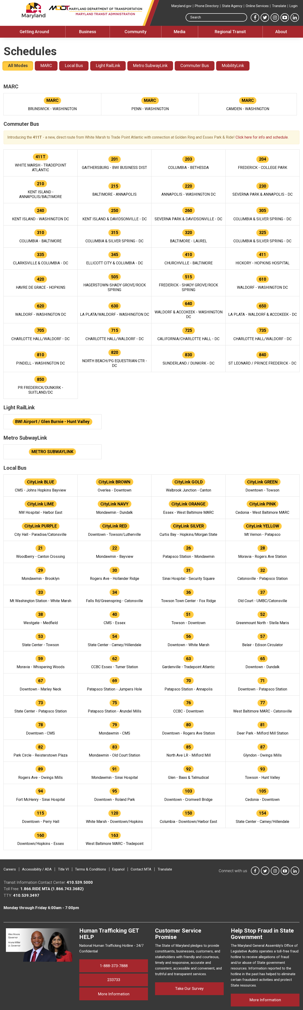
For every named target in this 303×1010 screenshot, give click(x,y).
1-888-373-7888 (114, 965)
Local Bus (74, 65)
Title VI (63, 869)
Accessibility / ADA (37, 869)
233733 (113, 979)
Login (294, 6)
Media (179, 31)
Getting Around (34, 31)
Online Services (257, 6)
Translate (279, 6)
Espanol (118, 869)
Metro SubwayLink (150, 65)
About (281, 31)
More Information (123, 993)
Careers (10, 869)
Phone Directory (207, 6)
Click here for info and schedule (262, 137)
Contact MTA (141, 869)
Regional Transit (230, 31)
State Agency (232, 6)
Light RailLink (108, 65)
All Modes (18, 65)
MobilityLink (233, 65)
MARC (46, 65)
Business (87, 31)
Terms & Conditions (90, 869)
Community (136, 31)
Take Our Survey (189, 988)
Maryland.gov (181, 6)
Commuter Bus (194, 65)
